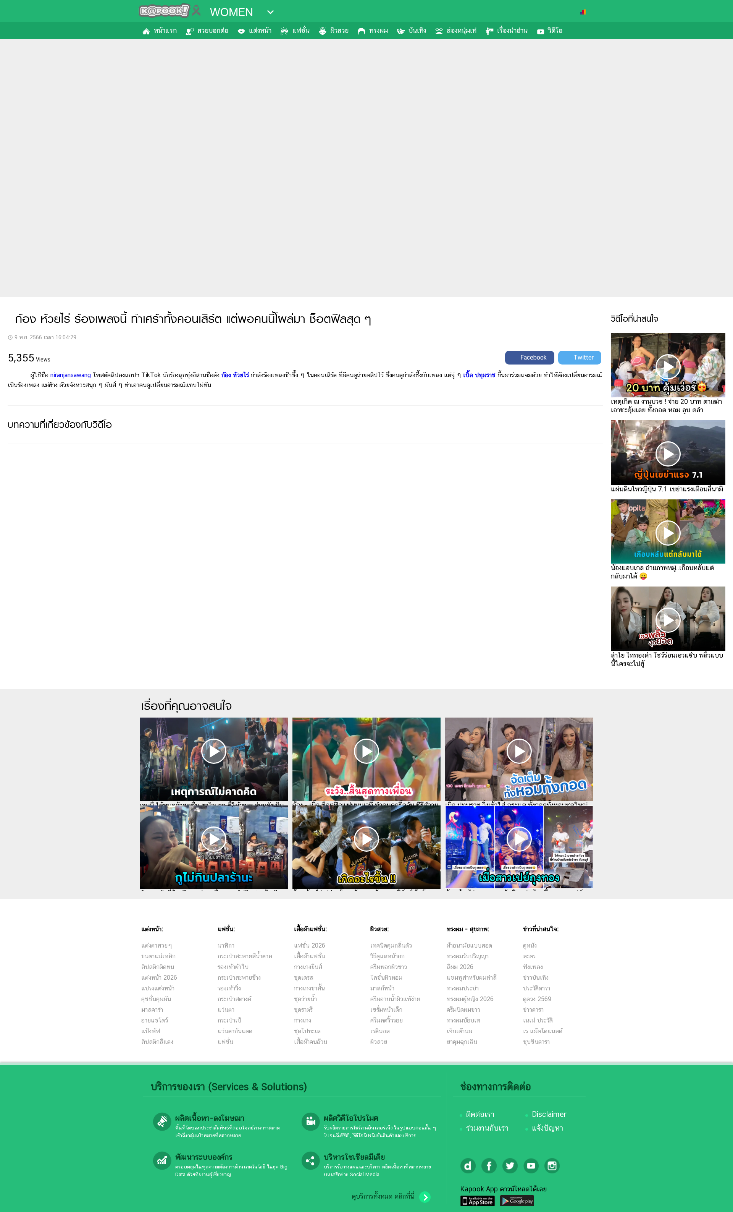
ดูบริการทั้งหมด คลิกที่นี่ (383, 1196)
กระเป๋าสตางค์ (234, 999)
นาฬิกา (226, 945)
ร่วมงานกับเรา (487, 1128)
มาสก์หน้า (382, 988)
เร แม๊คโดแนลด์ (542, 1031)
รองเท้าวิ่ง (229, 988)
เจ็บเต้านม (459, 1031)
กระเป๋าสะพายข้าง (239, 977)
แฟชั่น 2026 (309, 945)
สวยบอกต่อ (212, 30)
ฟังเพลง (533, 967)
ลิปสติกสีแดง (157, 1041)
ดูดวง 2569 (537, 999)
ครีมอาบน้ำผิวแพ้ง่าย (395, 999)
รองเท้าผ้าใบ (233, 967)
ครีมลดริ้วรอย (386, 1020)
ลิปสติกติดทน (157, 967)
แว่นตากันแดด (235, 1031)
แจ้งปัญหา (547, 1128)
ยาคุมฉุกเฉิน (462, 1041)
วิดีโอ (555, 30)
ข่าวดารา (533, 1009)
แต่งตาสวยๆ (156, 945)
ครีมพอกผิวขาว (388, 967)
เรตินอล (380, 1031)
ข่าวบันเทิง (536, 977)
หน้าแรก (165, 30)
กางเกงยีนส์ (308, 967)
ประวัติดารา (536, 988)
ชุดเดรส (303, 977)
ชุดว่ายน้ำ (305, 999)
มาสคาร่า (152, 1009)
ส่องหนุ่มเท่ (461, 30)
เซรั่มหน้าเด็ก (386, 1009)
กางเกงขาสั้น (309, 988)
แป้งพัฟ (150, 1031)
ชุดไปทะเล (307, 1031)
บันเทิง (417, 30)
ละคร (529, 956)
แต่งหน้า (260, 30)
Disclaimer (549, 1114)
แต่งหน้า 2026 (159, 977)
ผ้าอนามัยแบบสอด (469, 945)
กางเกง (302, 1020)
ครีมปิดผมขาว (463, 1009)
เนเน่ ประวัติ (538, 1020)
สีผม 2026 (460, 967)
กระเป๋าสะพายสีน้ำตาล (245, 956)
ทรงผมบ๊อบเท (463, 1020)
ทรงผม (378, 30)
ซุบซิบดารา (536, 1041)
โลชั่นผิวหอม (386, 977)
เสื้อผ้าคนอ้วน (310, 1041)
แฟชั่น (301, 30)
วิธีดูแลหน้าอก (387, 956)
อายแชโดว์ (154, 1020)
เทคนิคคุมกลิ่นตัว (391, 945)
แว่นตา (226, 1009)
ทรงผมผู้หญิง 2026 (470, 999)
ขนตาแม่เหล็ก (158, 956)
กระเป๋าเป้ (229, 1020)
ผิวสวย (339, 30)
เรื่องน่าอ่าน (512, 30)
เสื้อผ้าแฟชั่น (309, 956)
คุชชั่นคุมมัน (156, 999)
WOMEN (231, 12)
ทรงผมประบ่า (463, 988)
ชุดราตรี (303, 1009)
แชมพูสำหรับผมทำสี (472, 977)
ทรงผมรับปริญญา (468, 956)
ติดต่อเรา (480, 1114)
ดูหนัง (530, 945)
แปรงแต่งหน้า (157, 988)
